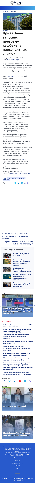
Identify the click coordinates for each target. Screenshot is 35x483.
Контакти (17, 465)
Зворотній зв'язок (17, 463)
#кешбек (22, 178)
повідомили (13, 76)
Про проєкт (17, 458)
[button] (32, 3)
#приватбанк (12, 178)
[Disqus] (17, 208)
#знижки (6, 180)
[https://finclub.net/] (17, 3)
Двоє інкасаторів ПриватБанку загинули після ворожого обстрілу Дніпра (22, 269)
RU (29, 3)
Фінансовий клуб (13, 59)
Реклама (17, 460)
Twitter (24, 173)
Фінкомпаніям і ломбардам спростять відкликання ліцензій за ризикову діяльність (16, 336)
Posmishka (19, 480)
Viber (19, 173)
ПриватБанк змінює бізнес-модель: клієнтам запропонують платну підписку (22, 277)
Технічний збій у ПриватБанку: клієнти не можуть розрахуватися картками (21, 262)
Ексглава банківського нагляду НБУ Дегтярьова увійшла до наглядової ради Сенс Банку (16, 348)
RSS (17, 468)
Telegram (13, 173)
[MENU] (3, 3)
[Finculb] (4, 381)
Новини (5, 30)
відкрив (24, 159)
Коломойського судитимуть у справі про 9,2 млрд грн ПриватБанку (22, 284)
